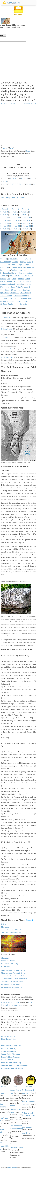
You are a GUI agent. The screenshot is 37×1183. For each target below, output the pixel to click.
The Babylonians (16, 1147)
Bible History (12, 1167)
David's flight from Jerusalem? (13, 198)
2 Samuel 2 (14, 209)
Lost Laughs (27, 1127)
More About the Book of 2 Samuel (13, 973)
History (29, 1087)
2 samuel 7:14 (6, 337)
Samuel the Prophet (8, 961)
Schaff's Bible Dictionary (10, 1060)
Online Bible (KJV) (8, 1048)
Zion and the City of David (11, 930)
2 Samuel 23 (15, 229)
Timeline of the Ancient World (12, 981)
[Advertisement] (18, 60)
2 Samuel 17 (15, 223)
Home (3, 1087)
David (28, 151)
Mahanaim (5, 927)
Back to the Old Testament (10, 984)
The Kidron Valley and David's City (14, 933)
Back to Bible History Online (11, 987)
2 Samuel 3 (25, 209)
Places (12, 1106)
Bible (15, 1087)
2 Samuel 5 (13, 212)
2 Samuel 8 (13, 215)
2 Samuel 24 (26, 229)
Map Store (26, 1133)
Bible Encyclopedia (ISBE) (11, 1046)
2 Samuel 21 (26, 226)
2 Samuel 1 (4, 209)
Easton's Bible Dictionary (11, 1057)
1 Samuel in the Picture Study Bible (14, 976)
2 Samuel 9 (23, 215)
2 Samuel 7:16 (7, 357)
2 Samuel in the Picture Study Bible (14, 979)
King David (5, 966)
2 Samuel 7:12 (6, 318)
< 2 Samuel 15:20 (8, 104)
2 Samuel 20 (15, 226)
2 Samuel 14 (15, 220)
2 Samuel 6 (23, 212)
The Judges (5, 958)
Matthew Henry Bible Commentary (14, 1065)
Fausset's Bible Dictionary (11, 1063)
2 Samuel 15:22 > (29, 104)
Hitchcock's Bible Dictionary (12, 1068)
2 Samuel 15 (26, 220)
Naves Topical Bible (8, 1051)
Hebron (4, 924)
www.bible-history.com (10, 1002)
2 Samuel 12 (26, 218)
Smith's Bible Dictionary (10, 1054)
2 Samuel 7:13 (6, 329)
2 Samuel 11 (15, 218)
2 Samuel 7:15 (6, 349)
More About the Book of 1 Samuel (13, 970)
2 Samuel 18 (26, 223)
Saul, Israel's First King (9, 964)
